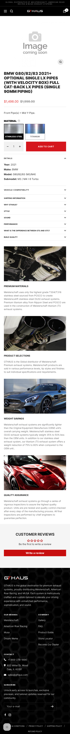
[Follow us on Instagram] (9, 715)
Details (8, 158)
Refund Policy (35, 731)
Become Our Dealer (48, 644)
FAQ (40, 626)
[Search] (11, 11)
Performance (11, 224)
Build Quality (11, 237)
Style (7, 211)
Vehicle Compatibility (16, 190)
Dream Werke (11, 638)
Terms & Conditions (15, 726)
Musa (7, 632)
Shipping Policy (54, 726)
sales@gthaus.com (18, 674)
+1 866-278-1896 (17, 659)
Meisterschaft (11, 620)
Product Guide (46, 632)
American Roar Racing (15, 626)
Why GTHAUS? (10, 205)
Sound (7, 218)
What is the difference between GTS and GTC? (27, 230)
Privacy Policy (36, 726)
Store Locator (45, 638)
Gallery (42, 620)
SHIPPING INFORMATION (14, 198)
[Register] (52, 706)
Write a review (35, 553)
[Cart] (64, 11)
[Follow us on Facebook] (5, 715)
